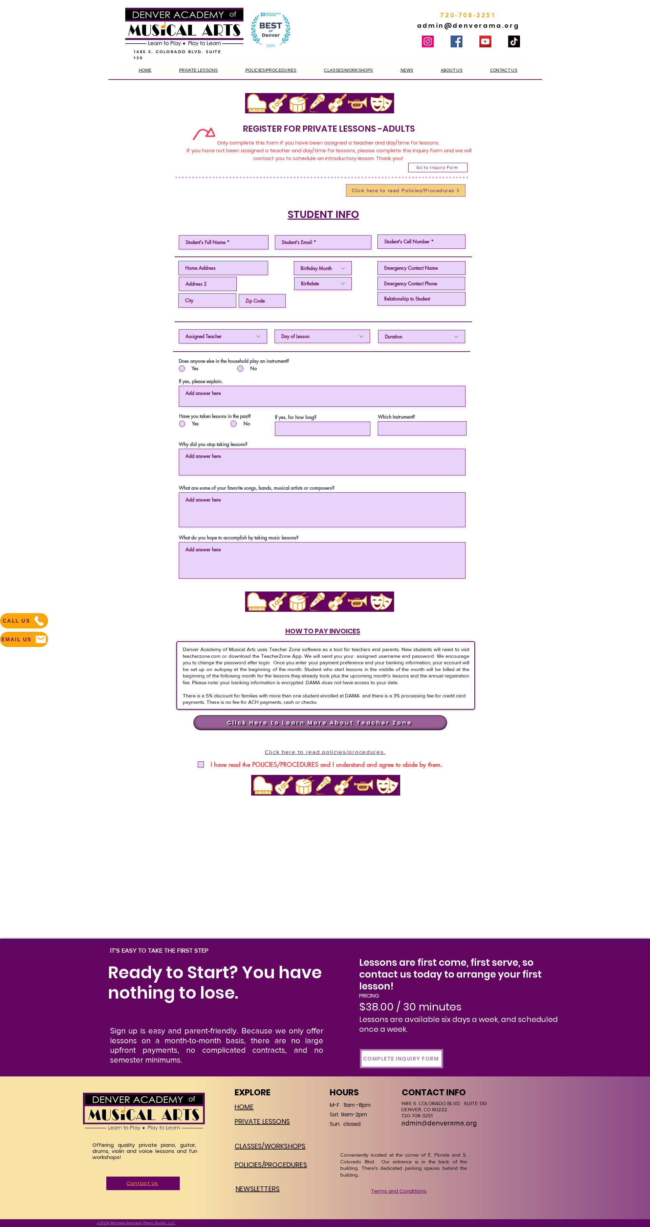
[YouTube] (485, 41)
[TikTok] (514, 41)
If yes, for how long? (296, 417)
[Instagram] (428, 41)
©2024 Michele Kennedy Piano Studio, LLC (136, 1223)
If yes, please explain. (201, 381)
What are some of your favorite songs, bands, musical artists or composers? (256, 488)
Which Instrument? (396, 417)
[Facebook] (456, 41)
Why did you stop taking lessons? (213, 444)
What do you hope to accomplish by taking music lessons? (239, 537)
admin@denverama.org (468, 25)
